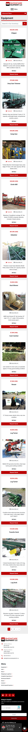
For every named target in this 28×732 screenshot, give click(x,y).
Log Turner (14, 433)
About (2, 680)
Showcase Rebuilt (5, 678)
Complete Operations (6, 676)
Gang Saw (13, 134)
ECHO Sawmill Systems (7, 685)
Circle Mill (13, 184)
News (2, 671)
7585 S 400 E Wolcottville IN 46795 (9, 652)
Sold (2, 669)
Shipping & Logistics (6, 674)
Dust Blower (14, 285)
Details (14, 70)
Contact (3, 683)
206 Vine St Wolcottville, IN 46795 (9, 646)
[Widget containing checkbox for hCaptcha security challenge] (11, 707)
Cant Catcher (14, 336)
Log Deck (14, 583)
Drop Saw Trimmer (14, 83)
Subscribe (14, 718)
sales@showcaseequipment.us (11, 658)
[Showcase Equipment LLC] (9, 639)
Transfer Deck (14, 532)
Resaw (14, 384)
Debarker (14, 235)
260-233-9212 (7, 655)
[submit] (25, 23)
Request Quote (14, 74)
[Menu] (12, 9)
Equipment (4, 667)
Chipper (14, 33)
